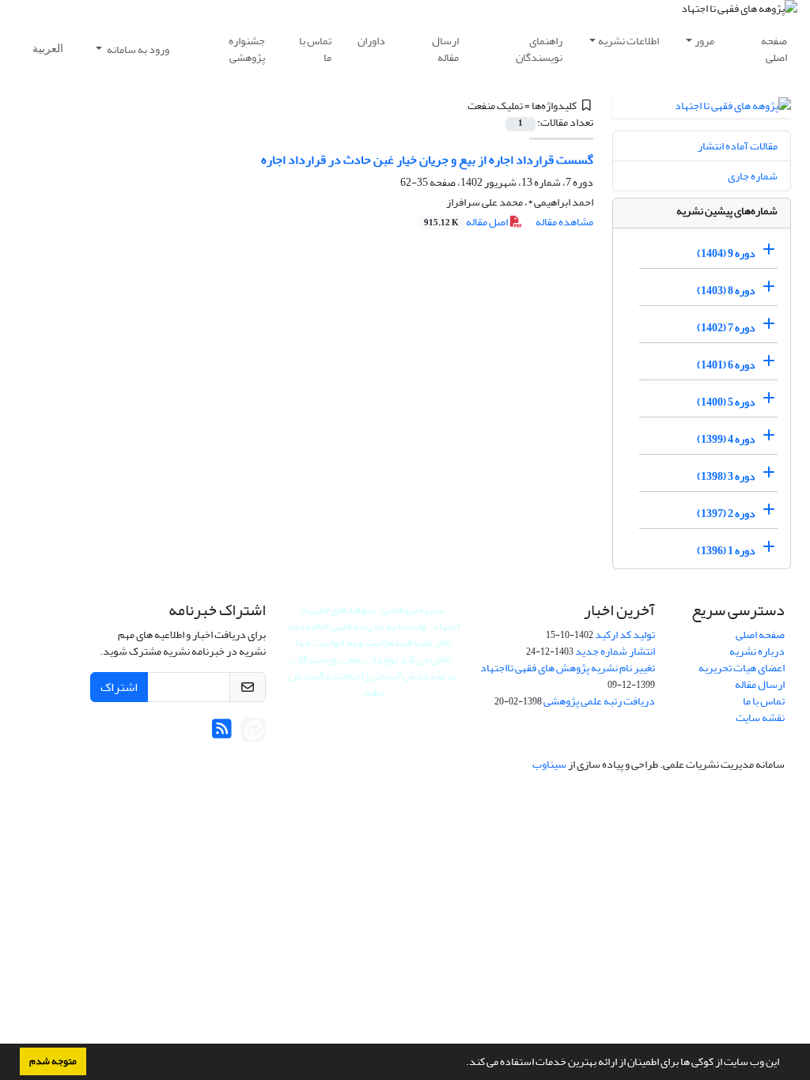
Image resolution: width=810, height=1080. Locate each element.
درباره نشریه (757, 651)
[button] (462, 1063)
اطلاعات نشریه (628, 40)
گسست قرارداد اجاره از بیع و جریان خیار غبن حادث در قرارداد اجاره (427, 160)
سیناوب (549, 764)
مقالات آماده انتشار (738, 146)
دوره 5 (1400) (726, 402)
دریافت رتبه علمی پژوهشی (599, 701)
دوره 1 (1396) (726, 550)
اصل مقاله (466, 221)
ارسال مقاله (445, 49)
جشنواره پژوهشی (247, 49)
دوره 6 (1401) (726, 365)
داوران (371, 40)
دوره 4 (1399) (726, 439)
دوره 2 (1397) (726, 513)
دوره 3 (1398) (726, 476)
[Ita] (253, 733)
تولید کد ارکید (625, 634)
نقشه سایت (760, 717)
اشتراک (119, 687)
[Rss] (222, 733)
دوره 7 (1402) (726, 327)
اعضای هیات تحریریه (741, 667)
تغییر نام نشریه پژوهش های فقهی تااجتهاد (567, 667)
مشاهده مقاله (564, 221)
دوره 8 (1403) (726, 290)
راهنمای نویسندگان (539, 49)
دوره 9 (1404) (726, 253)
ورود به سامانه (137, 49)
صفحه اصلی (774, 49)
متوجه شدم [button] (53, 1061)
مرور (704, 40)
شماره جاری (753, 176)
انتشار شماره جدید (615, 651)
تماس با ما (315, 49)
